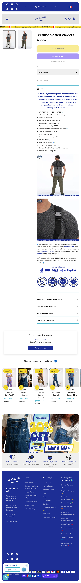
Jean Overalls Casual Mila (72, 392)
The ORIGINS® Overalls (56, 392)
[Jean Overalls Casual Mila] (72, 377)
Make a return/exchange (45, 320)
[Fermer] (33, 529)
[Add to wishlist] (14, 371)
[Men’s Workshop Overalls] (25, 377)
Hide (41, 89)
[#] (40, 433)
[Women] (40, 377)
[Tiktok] (7, 9)
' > (29, 7)
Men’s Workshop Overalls (25, 392)
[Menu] (7, 18)
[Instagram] (7, 4)
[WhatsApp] (16, 9)
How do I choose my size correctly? (49, 299)
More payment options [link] (58, 61)
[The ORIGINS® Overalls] (56, 377)
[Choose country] (71, 7)
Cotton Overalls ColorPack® (9, 392)
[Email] (12, 9)
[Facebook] (12, 4)
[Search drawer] (65, 18)
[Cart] (74, 18)
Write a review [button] (40, 348)
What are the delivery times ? (47, 306)
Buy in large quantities (45, 313)
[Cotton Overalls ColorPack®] (9, 377)
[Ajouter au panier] (5, 387)
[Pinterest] (16, 4)
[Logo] (40, 18)
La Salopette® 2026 (12, 574)
